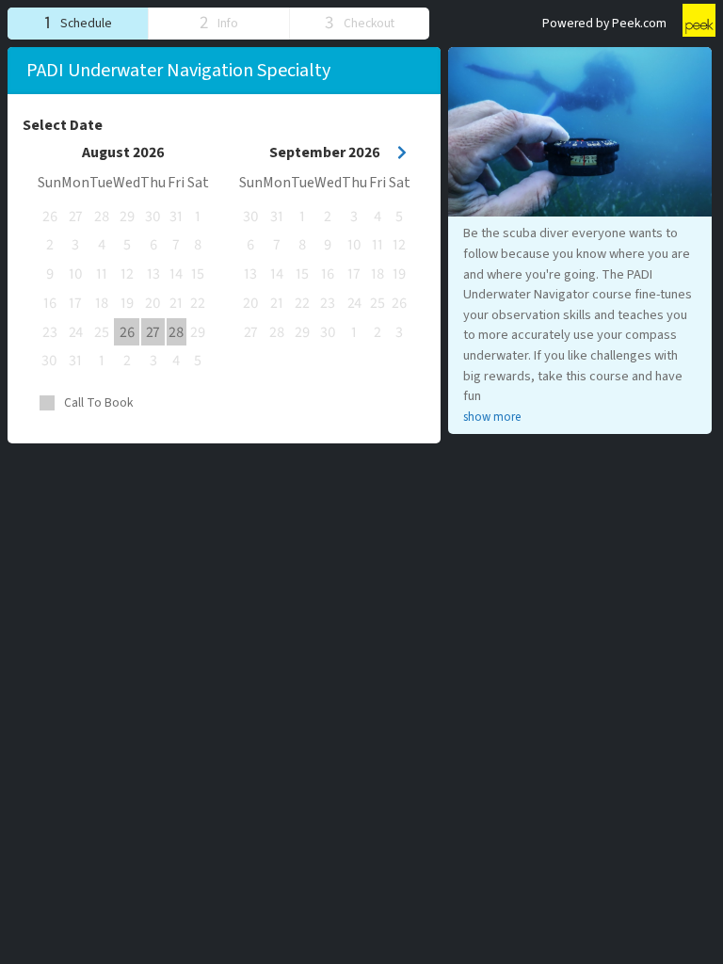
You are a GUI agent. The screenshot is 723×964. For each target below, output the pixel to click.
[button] (78, 23)
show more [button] (492, 417)
